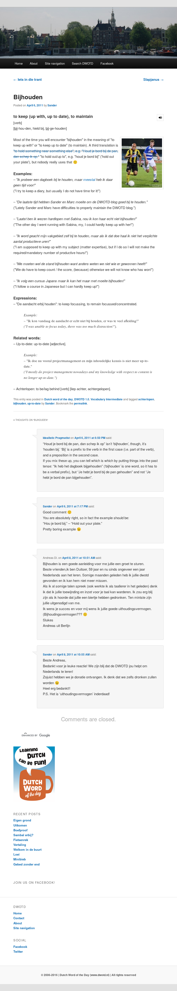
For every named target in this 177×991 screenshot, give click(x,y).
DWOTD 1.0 (81, 399)
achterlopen (146, 399)
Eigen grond (22, 820)
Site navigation (55, 63)
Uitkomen (20, 825)
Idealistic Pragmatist (56, 438)
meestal (89, 179)
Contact (18, 918)
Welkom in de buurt (27, 849)
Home (19, 63)
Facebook (107, 63)
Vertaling (19, 844)
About (34, 63)
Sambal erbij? (23, 835)
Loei (16, 854)
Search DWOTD (82, 63)
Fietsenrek (20, 840)
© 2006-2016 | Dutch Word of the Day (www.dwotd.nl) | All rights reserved (88, 975)
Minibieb (19, 859)
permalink (80, 403)
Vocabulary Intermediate (107, 399)
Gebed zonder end (26, 864)
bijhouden (19, 403)
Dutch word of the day (58, 399)
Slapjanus (153, 79)
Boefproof (20, 830)
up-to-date (34, 403)
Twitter (18, 951)
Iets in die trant (27, 79)
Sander (52, 105)
